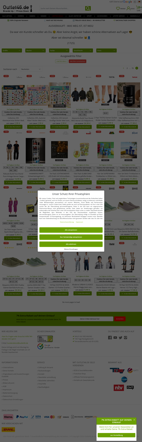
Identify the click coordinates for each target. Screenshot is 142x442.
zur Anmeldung (116, 435)
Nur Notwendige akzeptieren (71, 237)
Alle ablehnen (71, 244)
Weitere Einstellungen (71, 249)
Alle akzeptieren (71, 230)
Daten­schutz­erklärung (67, 222)
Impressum (79, 222)
